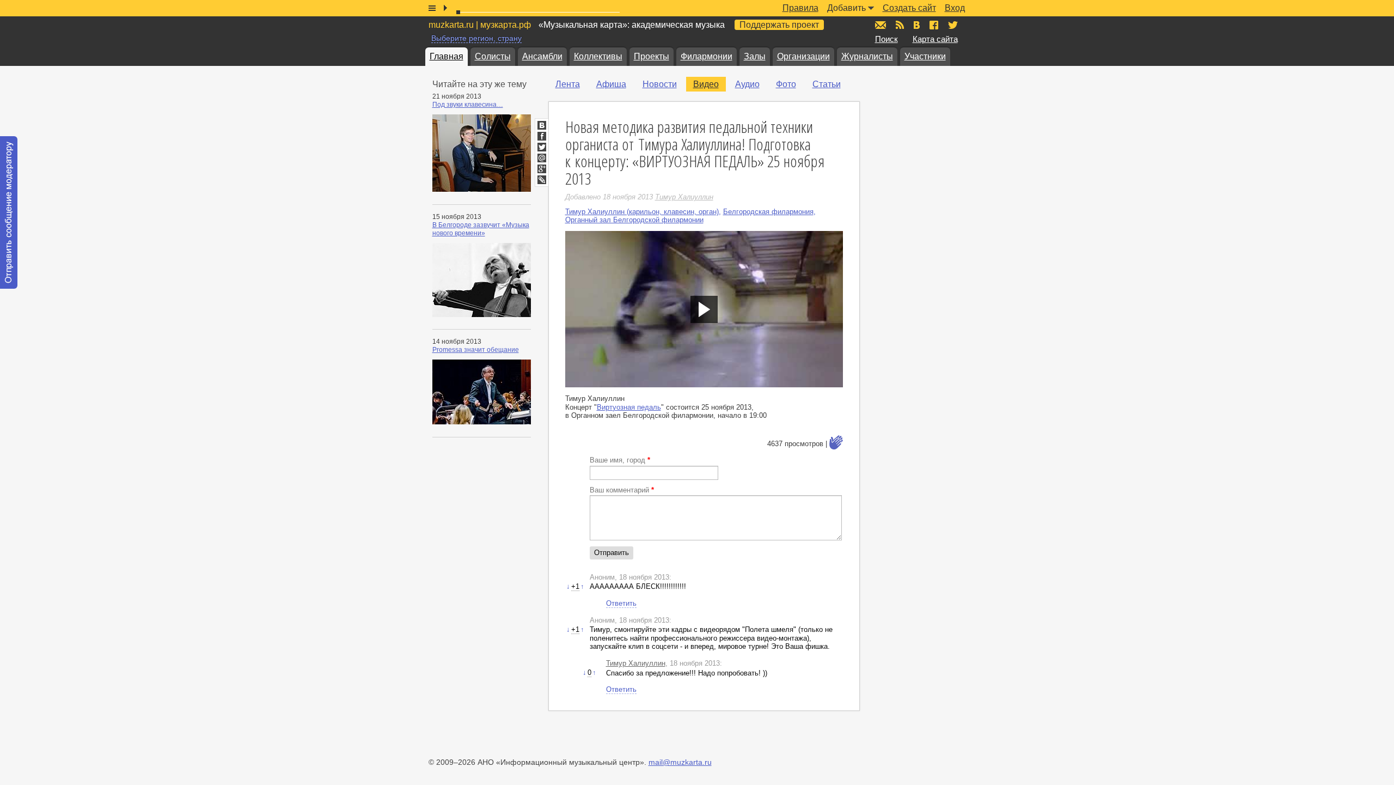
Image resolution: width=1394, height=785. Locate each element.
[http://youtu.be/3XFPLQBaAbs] (704, 309)
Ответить (621, 603)
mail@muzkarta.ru (680, 762)
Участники (925, 56)
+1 (575, 586)
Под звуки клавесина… (467, 104)
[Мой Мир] (541, 158)
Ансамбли (542, 56)
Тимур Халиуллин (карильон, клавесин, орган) (642, 212)
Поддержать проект (779, 24)
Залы (755, 56)
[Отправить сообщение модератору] (8, 212)
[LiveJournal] (541, 179)
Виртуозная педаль (629, 407)
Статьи (826, 84)
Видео (706, 84)
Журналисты (867, 56)
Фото (786, 84)
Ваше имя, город (620, 460)
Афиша (611, 84)
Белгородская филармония (768, 212)
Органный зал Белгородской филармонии (634, 220)
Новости (660, 84)
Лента (567, 84)
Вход (955, 8)
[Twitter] (541, 147)
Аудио (747, 84)
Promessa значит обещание (475, 350)
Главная (446, 56)
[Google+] (541, 169)
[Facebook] (541, 136)
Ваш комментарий (622, 490)
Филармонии (706, 56)
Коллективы (598, 56)
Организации (803, 56)
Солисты (493, 56)
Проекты (651, 56)
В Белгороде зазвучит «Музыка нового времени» (480, 229)
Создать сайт (909, 8)
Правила (800, 8)
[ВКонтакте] (541, 125)
